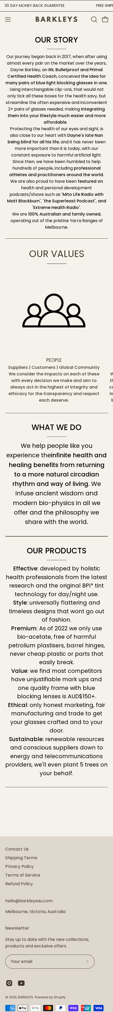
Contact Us (17, 849)
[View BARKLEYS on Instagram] (9, 983)
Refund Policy (19, 884)
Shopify (60, 997)
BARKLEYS (25, 997)
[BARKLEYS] (56, 19)
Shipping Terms (21, 858)
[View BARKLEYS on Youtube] (21, 983)
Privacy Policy (19, 866)
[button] (93, 19)
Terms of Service (22, 875)
